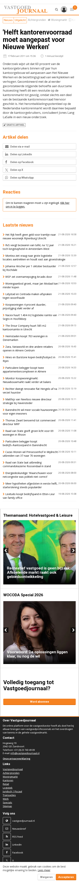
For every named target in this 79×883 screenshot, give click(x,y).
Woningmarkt (10, 776)
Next (73, 550)
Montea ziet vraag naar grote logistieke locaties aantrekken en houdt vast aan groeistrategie (34, 257)
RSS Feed (17, 836)
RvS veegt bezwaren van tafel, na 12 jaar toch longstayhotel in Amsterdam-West (28, 247)
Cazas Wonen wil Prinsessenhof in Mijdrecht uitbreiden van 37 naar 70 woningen (30, 453)
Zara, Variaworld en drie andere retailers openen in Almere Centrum (28, 348)
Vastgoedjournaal (13, 769)
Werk (6, 798)
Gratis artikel (15, 125)
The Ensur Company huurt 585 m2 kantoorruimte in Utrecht (24, 327)
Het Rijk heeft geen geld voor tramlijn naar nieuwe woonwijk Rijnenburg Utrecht (29, 236)
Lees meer (44, 870)
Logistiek (7, 787)
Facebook (17, 852)
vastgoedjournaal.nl (23, 820)
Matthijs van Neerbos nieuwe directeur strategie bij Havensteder (27, 401)
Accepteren (66, 877)
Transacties (9, 795)
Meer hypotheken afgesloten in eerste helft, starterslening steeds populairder (30, 485)
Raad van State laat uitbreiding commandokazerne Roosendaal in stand (27, 464)
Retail (6, 784)
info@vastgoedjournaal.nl (25, 753)
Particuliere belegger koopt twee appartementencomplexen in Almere (24, 369)
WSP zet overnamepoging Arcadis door (28, 276)
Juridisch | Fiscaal (12, 791)
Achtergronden (11, 773)
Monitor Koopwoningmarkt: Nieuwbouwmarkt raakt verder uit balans (27, 380)
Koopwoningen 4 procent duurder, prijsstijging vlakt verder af (24, 306)
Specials (7, 802)
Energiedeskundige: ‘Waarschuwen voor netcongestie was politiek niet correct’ (27, 474)
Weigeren (46, 877)
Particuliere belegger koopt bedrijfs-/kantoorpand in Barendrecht (25, 443)
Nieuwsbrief (19, 828)
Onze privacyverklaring (16, 758)
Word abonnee (39, 701)
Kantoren (8, 780)
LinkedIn (17, 844)
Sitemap (7, 806)
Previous (5, 550)
